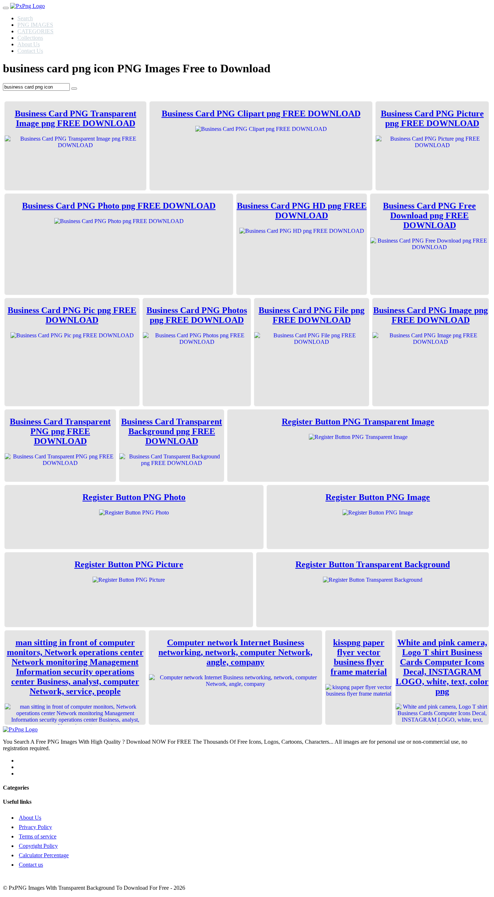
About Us (28, 44)
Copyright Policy (38, 846)
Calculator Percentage (44, 855)
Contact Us (30, 51)
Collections (30, 38)
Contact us (31, 865)
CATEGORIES (35, 31)
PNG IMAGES (35, 25)
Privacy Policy (35, 827)
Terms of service (37, 836)
